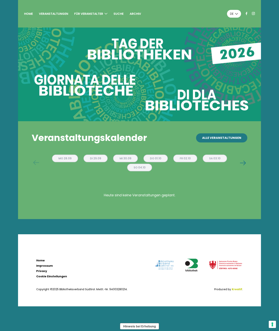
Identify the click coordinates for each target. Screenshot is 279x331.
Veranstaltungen (53, 14)
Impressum (44, 266)
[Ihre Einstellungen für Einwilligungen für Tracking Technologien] (272, 324)
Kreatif (237, 289)
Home (28, 14)
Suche (118, 14)
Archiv (135, 14)
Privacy (41, 271)
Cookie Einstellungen (51, 276)
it (231, 20)
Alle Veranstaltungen (221, 138)
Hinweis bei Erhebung (139, 326)
